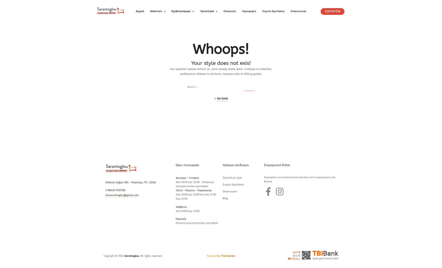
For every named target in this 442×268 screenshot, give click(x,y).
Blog (225, 198)
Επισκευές (230, 11)
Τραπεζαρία (207, 11)
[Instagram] (279, 191)
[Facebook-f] (268, 191)
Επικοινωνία (298, 11)
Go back (222, 98)
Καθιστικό (156, 11)
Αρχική (140, 11)
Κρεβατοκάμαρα (181, 11)
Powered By (221, 256)
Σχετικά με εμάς (232, 177)
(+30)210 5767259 (115, 190)
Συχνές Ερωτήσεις (273, 11)
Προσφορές (249, 11)
